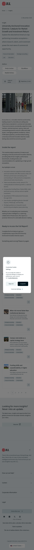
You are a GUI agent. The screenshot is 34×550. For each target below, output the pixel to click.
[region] (17, 275)
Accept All (23, 284)
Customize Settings (17, 289)
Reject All (11, 284)
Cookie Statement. (13, 278)
